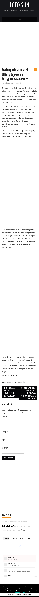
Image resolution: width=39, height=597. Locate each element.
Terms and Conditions (14, 594)
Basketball (13, 530)
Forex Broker (21, 382)
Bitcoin (24, 530)
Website (5, 448)
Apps (15, 526)
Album (25, 521)
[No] (37, 591)
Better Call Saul (10, 519)
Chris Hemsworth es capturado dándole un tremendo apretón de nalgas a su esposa (28, 393)
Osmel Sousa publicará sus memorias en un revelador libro (9, 392)
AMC (31, 519)
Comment (6, 416)
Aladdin (8, 530)
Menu (19, 20)
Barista (18, 526)
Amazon (4, 519)
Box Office (14, 521)
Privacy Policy (27, 594)
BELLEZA (8, 525)
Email (5, 440)
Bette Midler (26, 519)
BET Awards (28, 526)
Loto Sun (19, 5)
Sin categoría (8, 382)
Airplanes (18, 530)
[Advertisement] (19, 43)
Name (5, 432)
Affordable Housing (7, 521)
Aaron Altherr (19, 519)
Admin (21, 83)
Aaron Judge (20, 521)
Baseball (23, 526)
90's (15, 519)
